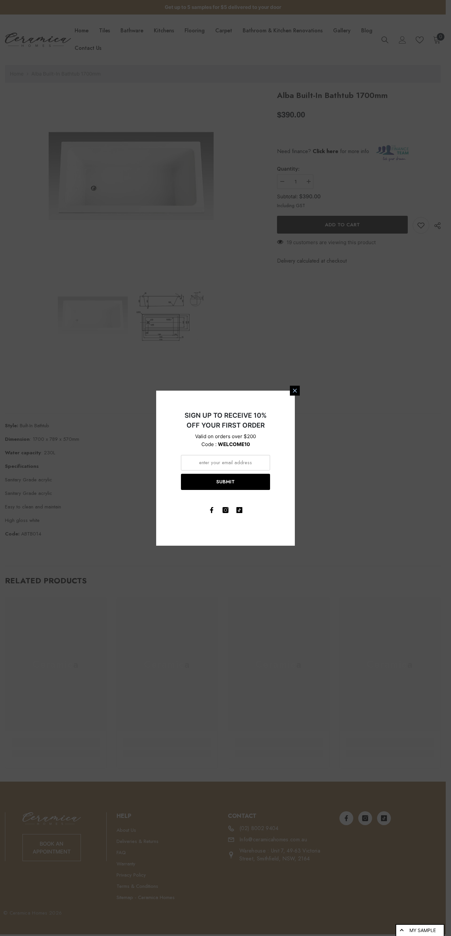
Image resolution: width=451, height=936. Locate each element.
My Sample (422, 930)
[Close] (295, 391)
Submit (225, 481)
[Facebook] (212, 510)
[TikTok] (239, 510)
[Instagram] (225, 510)
